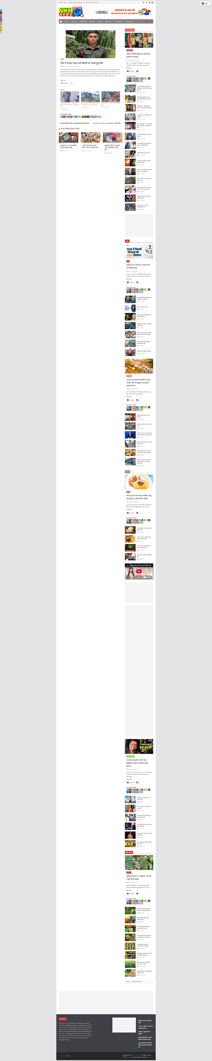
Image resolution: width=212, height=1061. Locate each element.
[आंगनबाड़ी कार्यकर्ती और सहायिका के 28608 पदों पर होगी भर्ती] (130, 300)
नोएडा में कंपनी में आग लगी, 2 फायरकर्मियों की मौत (143, 206)
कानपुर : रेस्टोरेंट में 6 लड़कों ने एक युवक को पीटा (144, 179)
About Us (108, 21)
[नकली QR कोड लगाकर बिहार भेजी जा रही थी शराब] (90, 133)
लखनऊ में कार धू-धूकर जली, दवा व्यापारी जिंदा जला (144, 161)
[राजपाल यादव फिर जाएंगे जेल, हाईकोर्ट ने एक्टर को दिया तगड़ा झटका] (139, 746)
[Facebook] (62, 117)
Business (129, 376)
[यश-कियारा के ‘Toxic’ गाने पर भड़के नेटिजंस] (130, 800)
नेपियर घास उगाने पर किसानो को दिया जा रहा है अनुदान (143, 963)
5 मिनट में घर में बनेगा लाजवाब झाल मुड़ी (144, 555)
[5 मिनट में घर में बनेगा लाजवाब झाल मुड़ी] (130, 557)
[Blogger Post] (76, 117)
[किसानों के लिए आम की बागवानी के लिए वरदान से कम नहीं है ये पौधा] (130, 911)
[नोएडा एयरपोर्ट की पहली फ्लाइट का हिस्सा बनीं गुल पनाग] (130, 818)
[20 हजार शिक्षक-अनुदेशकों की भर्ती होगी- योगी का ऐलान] (130, 317)
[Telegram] (98, 117)
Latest (66, 21)
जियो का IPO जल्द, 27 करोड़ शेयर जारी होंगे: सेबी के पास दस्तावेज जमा (144, 434)
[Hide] (0, 32)
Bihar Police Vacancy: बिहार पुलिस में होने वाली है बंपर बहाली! (144, 333)
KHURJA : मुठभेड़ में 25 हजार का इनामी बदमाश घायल (84, 2)
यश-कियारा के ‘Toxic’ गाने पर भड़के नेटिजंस (143, 798)
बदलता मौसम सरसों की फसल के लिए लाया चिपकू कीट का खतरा (144, 954)
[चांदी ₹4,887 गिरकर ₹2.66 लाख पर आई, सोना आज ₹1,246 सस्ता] (130, 453)
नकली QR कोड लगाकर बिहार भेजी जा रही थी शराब (90, 146)
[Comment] (86, 117)
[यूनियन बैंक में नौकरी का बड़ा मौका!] (130, 352)
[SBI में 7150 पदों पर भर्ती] (130, 308)
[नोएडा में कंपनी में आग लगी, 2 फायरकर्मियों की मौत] (110, 96)
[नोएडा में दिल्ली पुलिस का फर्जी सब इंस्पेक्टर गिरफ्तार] (139, 40)
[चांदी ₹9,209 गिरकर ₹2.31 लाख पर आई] (130, 426)
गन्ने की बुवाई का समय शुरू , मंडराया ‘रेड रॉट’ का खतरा (143, 945)
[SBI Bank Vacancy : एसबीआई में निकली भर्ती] (130, 326)
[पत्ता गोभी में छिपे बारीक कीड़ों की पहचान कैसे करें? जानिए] (130, 929)
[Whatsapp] (74, 117)
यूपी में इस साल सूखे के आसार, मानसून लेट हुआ (143, 918)
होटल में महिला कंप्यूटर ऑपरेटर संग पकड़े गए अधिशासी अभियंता (144, 144)
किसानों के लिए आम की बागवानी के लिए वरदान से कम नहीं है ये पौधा (144, 909)
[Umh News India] (61, 22)
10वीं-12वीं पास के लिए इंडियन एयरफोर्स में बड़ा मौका (143, 342)
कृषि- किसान (129, 872)
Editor (71, 66)
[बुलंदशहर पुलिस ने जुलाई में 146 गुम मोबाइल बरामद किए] (112, 133)
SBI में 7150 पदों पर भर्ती (142, 307)
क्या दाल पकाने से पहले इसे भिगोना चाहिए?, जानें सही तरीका (144, 538)
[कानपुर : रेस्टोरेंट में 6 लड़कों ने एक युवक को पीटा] (130, 181)
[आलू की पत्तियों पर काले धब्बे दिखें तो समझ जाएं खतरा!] (130, 973)
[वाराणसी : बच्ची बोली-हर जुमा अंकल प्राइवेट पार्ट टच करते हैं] (130, 172)
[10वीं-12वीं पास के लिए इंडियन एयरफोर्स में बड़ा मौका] (130, 344)
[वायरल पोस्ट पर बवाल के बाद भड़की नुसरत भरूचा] (130, 835)
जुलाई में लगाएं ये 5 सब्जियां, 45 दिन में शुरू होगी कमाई (138, 877)
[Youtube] (93, 117)
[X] (64, 117)
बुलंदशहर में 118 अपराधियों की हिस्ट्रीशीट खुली (68, 146)
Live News (74, 21)
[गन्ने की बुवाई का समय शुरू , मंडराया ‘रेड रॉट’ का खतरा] (130, 946)
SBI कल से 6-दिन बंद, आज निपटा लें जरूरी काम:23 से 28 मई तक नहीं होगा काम (144, 461)
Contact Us (119, 21)
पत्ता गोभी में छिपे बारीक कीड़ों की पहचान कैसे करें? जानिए (143, 927)
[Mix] (1, 24)
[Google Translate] (78, 117)
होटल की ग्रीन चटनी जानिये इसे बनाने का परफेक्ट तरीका (143, 546)
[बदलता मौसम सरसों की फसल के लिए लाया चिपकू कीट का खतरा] (130, 955)
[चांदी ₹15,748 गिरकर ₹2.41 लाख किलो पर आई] (130, 444)
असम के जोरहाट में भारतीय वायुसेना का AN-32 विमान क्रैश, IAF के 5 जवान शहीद (90, 103)
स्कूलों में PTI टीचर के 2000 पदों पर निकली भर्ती (138, 266)
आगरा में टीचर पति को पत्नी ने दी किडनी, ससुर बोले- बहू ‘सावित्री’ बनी (145, 1045)
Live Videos (129, 21)
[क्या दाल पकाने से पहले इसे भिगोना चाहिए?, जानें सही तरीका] (130, 539)
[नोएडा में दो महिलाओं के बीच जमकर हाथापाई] (130, 137)
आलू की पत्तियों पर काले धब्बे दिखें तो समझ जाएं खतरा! (144, 972)
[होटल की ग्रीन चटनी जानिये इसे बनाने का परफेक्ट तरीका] (130, 548)
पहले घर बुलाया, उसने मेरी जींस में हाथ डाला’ (144, 807)
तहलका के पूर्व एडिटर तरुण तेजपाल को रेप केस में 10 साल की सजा (144, 188)
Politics (100, 21)
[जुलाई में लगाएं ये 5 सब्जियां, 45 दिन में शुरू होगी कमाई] (139, 862)
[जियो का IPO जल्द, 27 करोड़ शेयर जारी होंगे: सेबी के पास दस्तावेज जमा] (130, 435)
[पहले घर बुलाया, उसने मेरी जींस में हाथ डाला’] (130, 809)
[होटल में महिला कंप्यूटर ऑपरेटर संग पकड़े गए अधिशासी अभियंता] (130, 145)
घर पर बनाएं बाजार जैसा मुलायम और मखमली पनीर (144, 529)
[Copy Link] (81, 117)
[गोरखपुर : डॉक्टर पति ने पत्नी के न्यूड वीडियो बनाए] (130, 198)
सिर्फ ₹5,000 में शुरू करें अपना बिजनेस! (143, 416)
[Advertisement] (139, 225)
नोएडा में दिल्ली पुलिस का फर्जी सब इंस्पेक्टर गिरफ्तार (138, 55)
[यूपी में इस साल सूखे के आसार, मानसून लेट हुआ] (130, 920)
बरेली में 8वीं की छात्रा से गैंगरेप (143, 153)
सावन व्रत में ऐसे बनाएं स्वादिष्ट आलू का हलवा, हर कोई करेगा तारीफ (138, 497)
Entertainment (130, 756)
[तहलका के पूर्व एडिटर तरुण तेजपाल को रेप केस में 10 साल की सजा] (130, 189)
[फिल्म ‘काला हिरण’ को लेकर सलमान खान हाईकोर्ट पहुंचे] (130, 826)
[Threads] (88, 117)
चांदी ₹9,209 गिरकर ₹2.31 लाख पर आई (144, 425)
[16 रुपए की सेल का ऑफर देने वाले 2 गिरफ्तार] (130, 117)
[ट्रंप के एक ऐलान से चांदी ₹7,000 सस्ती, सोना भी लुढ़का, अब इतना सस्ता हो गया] (139, 366)
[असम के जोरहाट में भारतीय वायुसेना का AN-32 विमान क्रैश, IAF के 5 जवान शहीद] (90, 96)
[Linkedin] (69, 117)
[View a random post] (151, 22)
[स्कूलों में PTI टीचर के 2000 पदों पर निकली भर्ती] (139, 251)
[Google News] (95, 117)
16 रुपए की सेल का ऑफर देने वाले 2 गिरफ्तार (144, 115)
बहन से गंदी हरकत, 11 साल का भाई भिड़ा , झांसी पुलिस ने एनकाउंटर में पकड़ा (144, 125)
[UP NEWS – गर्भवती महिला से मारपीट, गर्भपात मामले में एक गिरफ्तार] (130, 108)
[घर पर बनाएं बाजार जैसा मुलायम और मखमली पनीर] (130, 530)
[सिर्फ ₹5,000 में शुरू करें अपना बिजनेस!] (130, 417)
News (62, 59)
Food (128, 492)
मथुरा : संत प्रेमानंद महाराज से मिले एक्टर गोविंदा (144, 843)
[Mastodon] (1, 21)
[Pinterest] (71, 117)
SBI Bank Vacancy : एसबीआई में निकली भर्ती (144, 324)
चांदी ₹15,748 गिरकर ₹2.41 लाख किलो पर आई (144, 442)
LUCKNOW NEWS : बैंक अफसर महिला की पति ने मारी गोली (144, 98)
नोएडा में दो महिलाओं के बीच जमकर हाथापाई (144, 135)
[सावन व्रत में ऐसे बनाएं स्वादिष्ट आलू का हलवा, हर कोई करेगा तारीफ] (139, 482)
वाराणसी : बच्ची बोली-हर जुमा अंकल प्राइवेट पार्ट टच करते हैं (144, 170)
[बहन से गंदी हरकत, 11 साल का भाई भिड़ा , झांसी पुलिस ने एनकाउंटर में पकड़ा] (130, 127)
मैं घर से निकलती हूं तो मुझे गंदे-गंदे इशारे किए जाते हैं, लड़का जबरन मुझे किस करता (144, 88)
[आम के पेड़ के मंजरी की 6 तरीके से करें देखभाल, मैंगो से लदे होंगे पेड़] (130, 938)
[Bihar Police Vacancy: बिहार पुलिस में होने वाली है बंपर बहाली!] (130, 335)
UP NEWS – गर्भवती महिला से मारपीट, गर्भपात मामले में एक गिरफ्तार (144, 106)
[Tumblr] (83, 117)
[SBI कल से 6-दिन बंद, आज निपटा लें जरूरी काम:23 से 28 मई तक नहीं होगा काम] (130, 463)
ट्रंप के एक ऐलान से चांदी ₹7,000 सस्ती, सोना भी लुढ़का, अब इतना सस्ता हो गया (138, 382)
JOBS (128, 261)
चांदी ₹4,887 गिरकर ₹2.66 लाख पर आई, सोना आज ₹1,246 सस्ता (144, 451)
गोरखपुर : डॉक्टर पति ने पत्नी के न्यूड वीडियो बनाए (143, 197)
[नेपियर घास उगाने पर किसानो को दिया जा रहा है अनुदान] (130, 964)
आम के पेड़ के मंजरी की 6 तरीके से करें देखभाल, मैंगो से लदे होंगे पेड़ (144, 936)
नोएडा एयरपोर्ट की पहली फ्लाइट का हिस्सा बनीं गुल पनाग (144, 816)
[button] (112, 21)
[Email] (90, 117)
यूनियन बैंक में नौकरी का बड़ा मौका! (144, 351)
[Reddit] (66, 117)
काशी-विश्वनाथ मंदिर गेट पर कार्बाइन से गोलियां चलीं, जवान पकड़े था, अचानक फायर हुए (69, 104)
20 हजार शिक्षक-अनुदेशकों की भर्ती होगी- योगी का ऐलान (144, 315)
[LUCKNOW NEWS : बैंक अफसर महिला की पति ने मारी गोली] (130, 99)
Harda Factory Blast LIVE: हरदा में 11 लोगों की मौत (106, 123)
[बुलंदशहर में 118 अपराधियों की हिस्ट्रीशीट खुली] (68, 133)
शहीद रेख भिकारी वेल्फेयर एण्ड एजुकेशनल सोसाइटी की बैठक (75, 123)
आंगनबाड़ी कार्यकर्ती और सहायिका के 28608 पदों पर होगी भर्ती (144, 298)
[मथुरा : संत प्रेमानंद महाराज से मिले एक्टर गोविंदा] (130, 844)
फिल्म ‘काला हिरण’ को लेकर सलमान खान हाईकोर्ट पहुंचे (144, 825)
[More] (100, 117)
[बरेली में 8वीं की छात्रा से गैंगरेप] (130, 154)
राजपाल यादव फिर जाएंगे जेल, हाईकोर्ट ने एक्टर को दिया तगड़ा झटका (137, 763)
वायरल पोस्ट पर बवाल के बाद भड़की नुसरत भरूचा (144, 834)
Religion (92, 21)
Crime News (83, 21)
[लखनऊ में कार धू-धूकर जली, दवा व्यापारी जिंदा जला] (130, 163)
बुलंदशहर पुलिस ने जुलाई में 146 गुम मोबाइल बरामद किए (112, 147)
